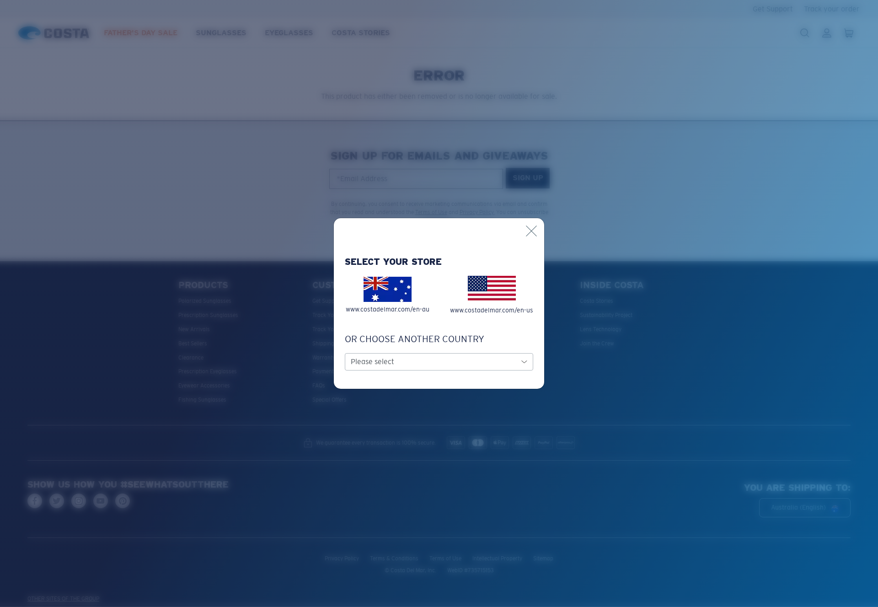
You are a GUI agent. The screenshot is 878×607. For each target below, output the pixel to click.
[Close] (531, 231)
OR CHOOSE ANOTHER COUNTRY (414, 339)
